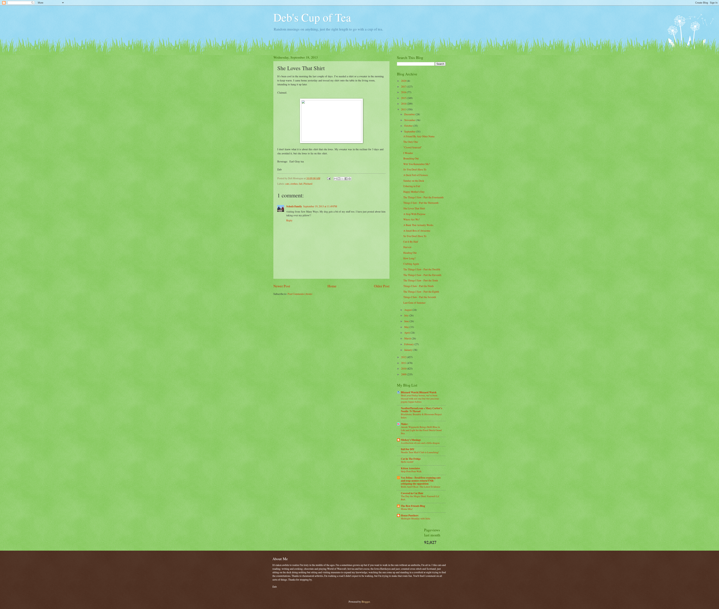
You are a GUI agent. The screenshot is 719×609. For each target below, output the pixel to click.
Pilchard (308, 183)
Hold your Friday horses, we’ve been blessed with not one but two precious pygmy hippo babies (420, 398)
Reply (289, 220)
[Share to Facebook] (346, 179)
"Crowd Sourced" (412, 147)
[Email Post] (328, 178)
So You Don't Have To (414, 169)
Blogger (366, 601)
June (406, 321)
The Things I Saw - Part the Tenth (420, 280)
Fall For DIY (408, 449)
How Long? (409, 258)
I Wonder (408, 153)
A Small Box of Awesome (416, 230)
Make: (404, 424)
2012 (404, 357)
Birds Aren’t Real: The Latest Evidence (420, 486)
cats (287, 183)
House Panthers (409, 515)
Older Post (381, 286)
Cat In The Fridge (411, 459)
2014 (404, 103)
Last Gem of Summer (414, 302)
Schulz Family (294, 206)
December (409, 114)
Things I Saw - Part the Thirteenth (421, 202)
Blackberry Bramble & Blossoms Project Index (421, 416)
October (408, 125)
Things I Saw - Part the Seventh (419, 297)
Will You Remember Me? (416, 164)
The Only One (410, 142)
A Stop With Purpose (414, 214)
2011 (404, 363)
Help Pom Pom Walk (411, 471)
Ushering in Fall (411, 186)
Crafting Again (411, 263)
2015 (404, 98)
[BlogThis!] (339, 179)
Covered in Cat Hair (412, 493)
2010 (404, 368)
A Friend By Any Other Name (419, 136)
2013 (404, 109)
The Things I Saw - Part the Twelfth (421, 269)
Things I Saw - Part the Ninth (418, 286)
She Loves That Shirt (414, 208)
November (410, 120)
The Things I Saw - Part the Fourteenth (423, 197)
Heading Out (410, 252)
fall (300, 183)
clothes (294, 183)
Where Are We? (411, 219)
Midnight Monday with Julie (415, 518)
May (406, 327)
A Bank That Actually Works (418, 225)
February (409, 344)
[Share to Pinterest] (349, 179)
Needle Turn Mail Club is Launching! (420, 452)
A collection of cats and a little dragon (420, 443)
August (408, 310)
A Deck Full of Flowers (415, 175)
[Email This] (335, 179)
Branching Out (411, 158)
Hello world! (407, 461)
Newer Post (281, 286)
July (406, 315)
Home (331, 286)
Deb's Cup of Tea (312, 17)
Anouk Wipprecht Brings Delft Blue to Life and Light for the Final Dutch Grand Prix (421, 430)
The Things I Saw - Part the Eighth (421, 291)
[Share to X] (342, 179)
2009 (404, 374)
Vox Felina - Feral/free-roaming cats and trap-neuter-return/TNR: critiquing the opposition (421, 481)
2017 (404, 86)
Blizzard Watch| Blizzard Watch (418, 392)
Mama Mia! (407, 509)
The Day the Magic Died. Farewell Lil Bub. (420, 497)
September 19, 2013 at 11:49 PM (320, 206)
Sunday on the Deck (413, 180)
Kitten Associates (410, 468)
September (410, 131)
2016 (404, 92)
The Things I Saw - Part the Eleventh (422, 275)
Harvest (407, 247)
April (407, 332)
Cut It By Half (410, 241)
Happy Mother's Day (414, 191)
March (408, 338)
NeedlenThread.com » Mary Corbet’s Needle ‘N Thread (421, 409)
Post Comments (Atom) (300, 294)
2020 (404, 81)
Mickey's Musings (411, 440)
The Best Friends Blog (413, 506)
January (408, 350)
